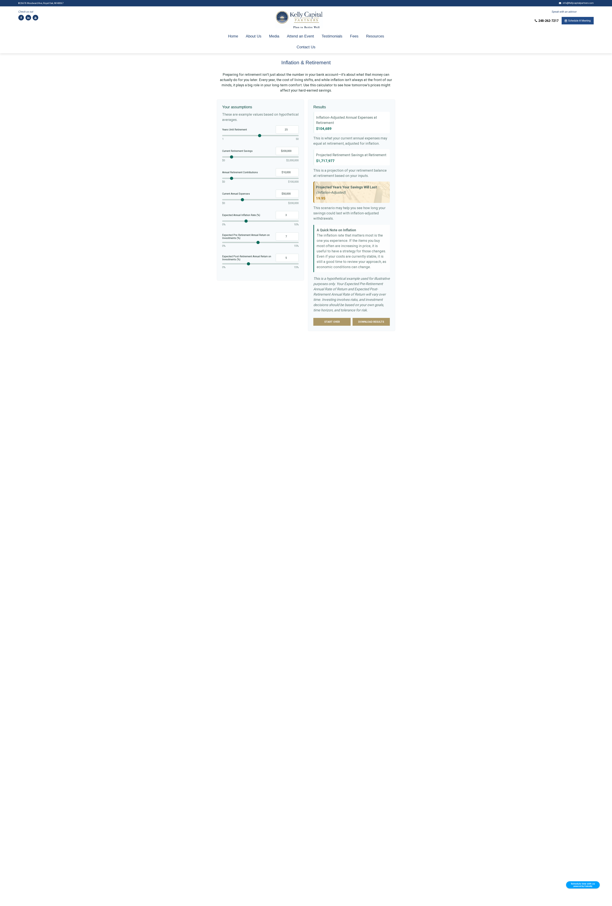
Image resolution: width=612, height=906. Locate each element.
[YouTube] (35, 17)
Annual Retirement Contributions (240, 172)
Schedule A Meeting (579, 20)
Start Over (332, 321)
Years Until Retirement (234, 129)
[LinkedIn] (28, 17)
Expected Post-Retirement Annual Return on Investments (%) (246, 258)
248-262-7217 (548, 21)
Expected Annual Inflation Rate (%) (241, 215)
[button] (233, 36)
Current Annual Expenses (236, 193)
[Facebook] (21, 17)
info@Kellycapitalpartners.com (578, 3)
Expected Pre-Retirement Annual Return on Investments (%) (246, 237)
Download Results (371, 321)
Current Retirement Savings (237, 150)
